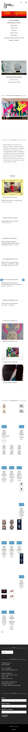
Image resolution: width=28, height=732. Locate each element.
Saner (4, 437)
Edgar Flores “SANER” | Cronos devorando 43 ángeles (11, 476)
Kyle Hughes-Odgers (12, 628)
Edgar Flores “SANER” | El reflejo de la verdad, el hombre (4, 551)
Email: (3, 698)
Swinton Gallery (15, 726)
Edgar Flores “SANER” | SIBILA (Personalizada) (5, 433)
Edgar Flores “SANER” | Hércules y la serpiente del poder (4, 476)
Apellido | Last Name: (7, 709)
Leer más (4, 426)
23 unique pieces (14, 79)
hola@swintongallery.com (11, 669)
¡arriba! (13, 729)
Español (3, 652)
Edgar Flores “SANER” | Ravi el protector (21, 583)
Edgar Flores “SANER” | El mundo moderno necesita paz (21, 512)
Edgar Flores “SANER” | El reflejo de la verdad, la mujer (11, 551)
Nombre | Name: (6, 703)
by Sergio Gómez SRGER (14, 82)
